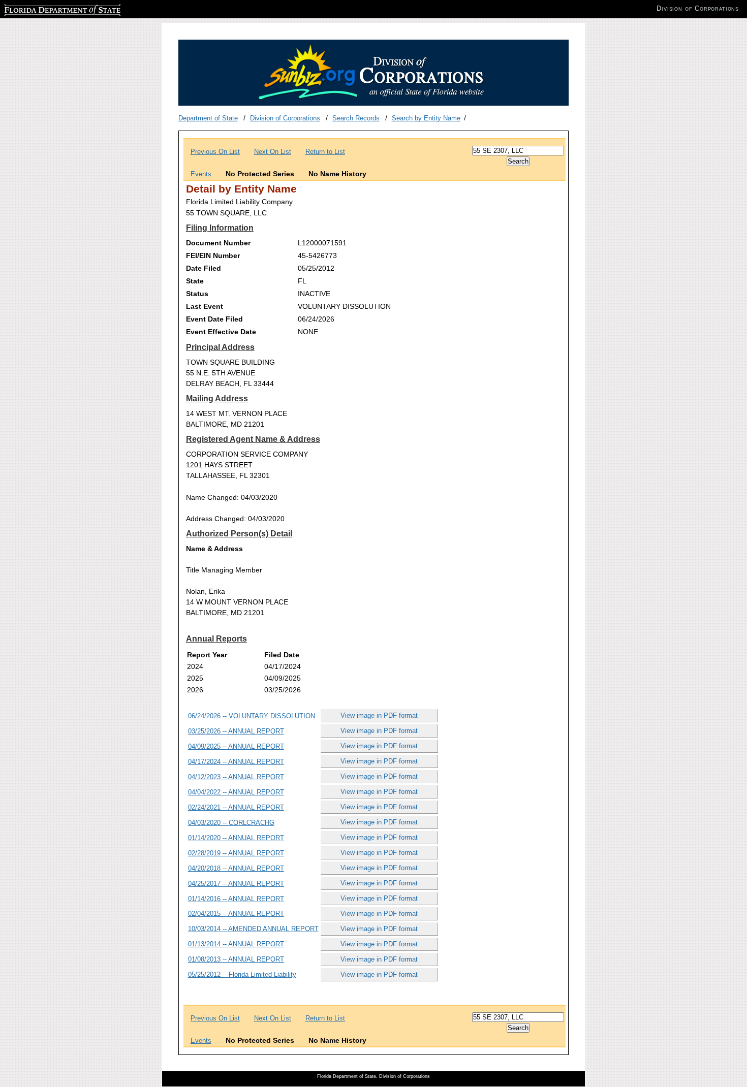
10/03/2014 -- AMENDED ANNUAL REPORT (253, 929)
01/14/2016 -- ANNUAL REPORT (236, 899)
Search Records (356, 118)
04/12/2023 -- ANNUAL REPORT (236, 777)
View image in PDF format (379, 715)
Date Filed (203, 268)
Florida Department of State (44, 8)
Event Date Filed (214, 319)
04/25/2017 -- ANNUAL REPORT (236, 883)
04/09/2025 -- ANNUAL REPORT (236, 746)
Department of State (208, 118)
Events (201, 174)
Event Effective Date (221, 332)
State (195, 281)
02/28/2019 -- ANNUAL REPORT (236, 853)
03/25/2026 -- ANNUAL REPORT (236, 731)
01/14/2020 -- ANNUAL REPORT (236, 838)
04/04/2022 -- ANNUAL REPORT (236, 792)
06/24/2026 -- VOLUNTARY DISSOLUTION (251, 716)
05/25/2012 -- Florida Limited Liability (242, 974)
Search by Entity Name (426, 118)
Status (197, 294)
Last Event (204, 306)
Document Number (218, 243)
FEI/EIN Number (213, 255)
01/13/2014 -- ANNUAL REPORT (236, 944)
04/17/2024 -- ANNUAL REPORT (236, 761)
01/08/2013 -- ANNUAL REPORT (236, 959)
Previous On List (215, 151)
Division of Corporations (285, 118)
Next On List (272, 151)
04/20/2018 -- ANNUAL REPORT (236, 868)
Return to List (325, 151)
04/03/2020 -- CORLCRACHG (231, 822)
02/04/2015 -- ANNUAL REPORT (236, 913)
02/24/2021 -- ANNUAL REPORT (236, 807)
